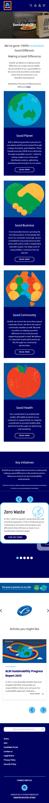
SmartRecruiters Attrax (24, 798)
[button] (31, 5)
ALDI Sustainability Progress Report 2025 (24, 673)
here (29, 87)
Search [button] (42, 729)
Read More (24, 170)
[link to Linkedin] (24, 788)
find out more (15, 537)
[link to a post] (24, 651)
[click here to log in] (39, 5)
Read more (35, 694)
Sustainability (10, 667)
